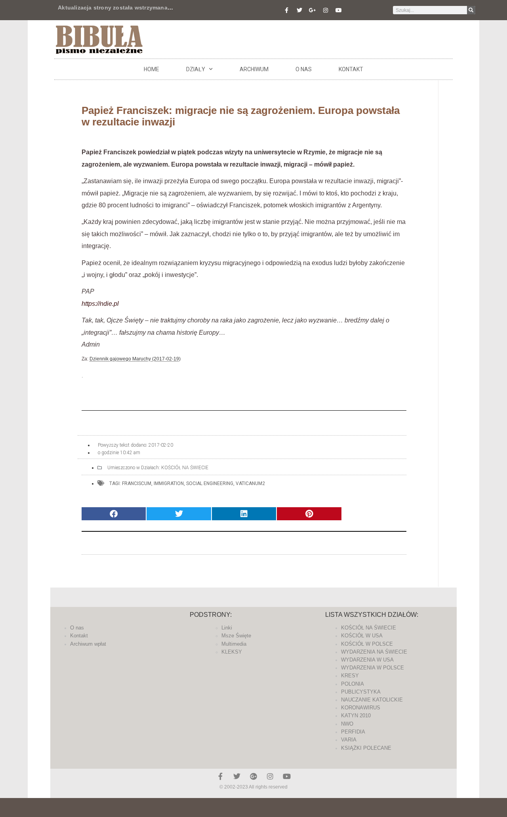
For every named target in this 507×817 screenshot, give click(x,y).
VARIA (348, 740)
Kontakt (351, 69)
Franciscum (136, 483)
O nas (303, 69)
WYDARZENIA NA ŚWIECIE (374, 652)
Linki (226, 628)
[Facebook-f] (286, 10)
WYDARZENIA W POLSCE (372, 668)
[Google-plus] (253, 776)
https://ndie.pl (100, 303)
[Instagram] (325, 10)
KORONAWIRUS (360, 708)
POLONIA (352, 684)
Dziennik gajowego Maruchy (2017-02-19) (135, 359)
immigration (169, 483)
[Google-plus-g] (312, 10)
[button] (114, 513)
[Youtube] (338, 10)
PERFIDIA (353, 732)
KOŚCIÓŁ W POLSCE (367, 644)
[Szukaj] (471, 10)
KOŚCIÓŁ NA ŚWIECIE (184, 467)
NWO (347, 724)
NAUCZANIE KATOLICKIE (372, 700)
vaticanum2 (250, 483)
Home (151, 69)
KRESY (350, 676)
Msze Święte (236, 636)
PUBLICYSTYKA (361, 692)
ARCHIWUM (254, 69)
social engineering (209, 483)
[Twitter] (299, 10)
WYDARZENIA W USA (367, 660)
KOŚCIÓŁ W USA (362, 636)
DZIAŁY (195, 69)
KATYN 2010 (356, 715)
